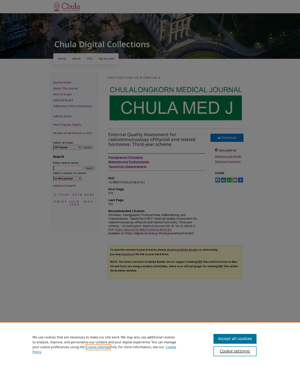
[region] (150, 344)
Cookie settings (98, 347)
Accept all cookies (235, 339)
